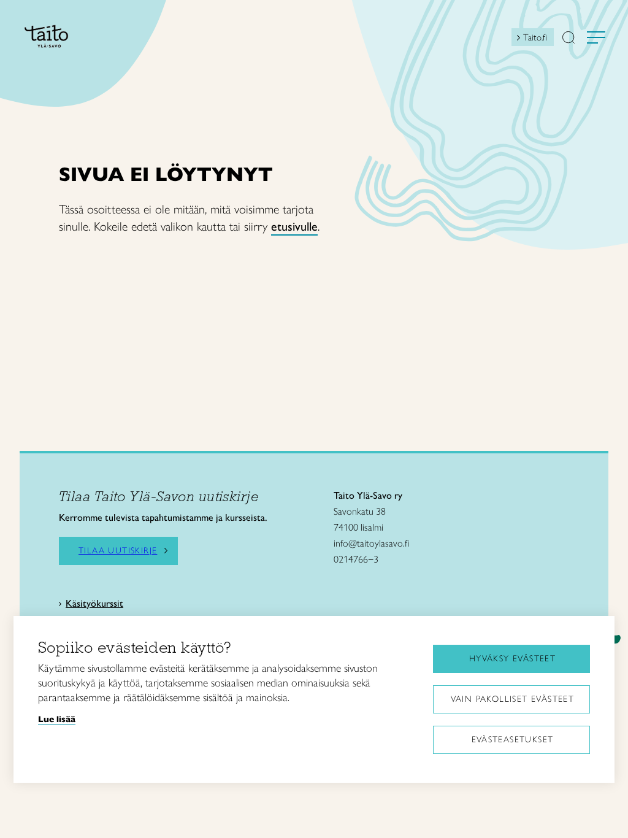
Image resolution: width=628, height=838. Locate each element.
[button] (568, 38)
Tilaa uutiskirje (117, 551)
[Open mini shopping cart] (500, 40)
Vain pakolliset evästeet (513, 699)
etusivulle (294, 226)
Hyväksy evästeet (512, 658)
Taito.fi (535, 37)
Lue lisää (56, 719)
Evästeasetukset (513, 739)
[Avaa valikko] (596, 37)
